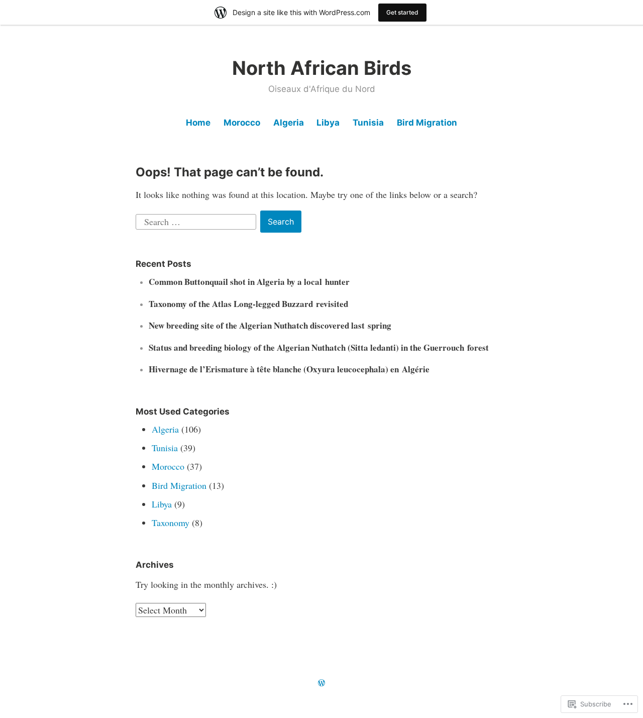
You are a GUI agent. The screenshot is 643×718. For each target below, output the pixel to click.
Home (198, 123)
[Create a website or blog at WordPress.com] (321, 683)
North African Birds (321, 67)
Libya (328, 123)
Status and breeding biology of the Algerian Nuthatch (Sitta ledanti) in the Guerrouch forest (319, 347)
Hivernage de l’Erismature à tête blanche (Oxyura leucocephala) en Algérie (289, 369)
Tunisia (368, 123)
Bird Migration (427, 123)
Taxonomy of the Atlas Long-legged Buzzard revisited (248, 303)
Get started (402, 12)
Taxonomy (170, 523)
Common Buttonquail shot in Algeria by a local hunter (249, 281)
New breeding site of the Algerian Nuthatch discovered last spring (270, 325)
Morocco (242, 123)
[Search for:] (197, 220)
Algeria (288, 123)
